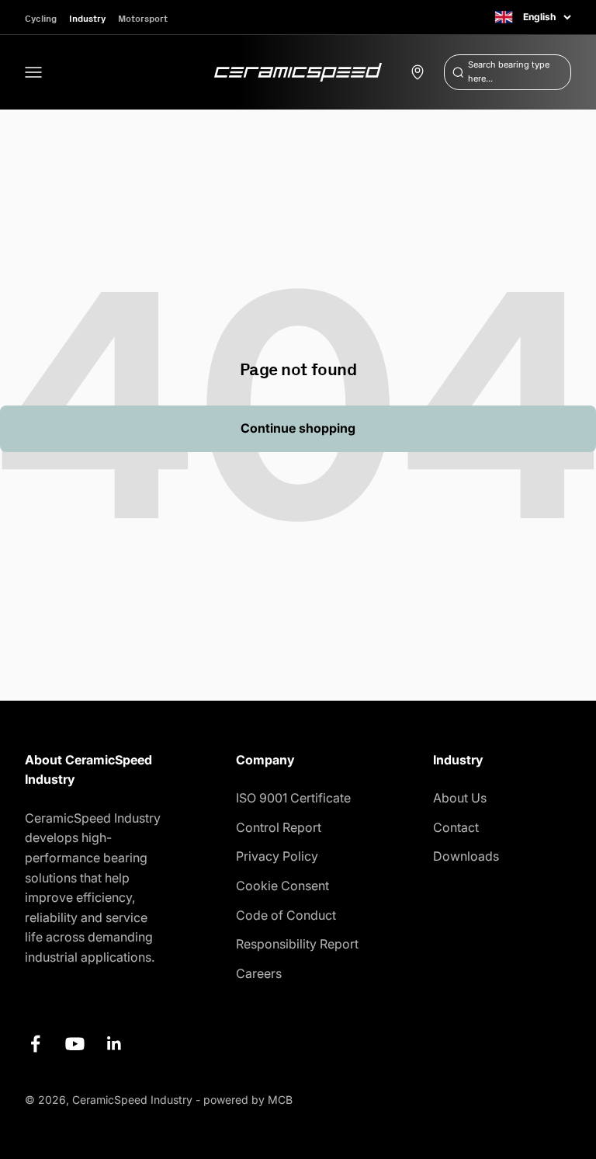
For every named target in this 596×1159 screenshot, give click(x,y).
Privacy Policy (277, 856)
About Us (460, 798)
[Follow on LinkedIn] (114, 1043)
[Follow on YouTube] (74, 1043)
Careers (259, 973)
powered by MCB (248, 1099)
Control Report (278, 827)
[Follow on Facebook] (35, 1043)
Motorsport (143, 18)
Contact (456, 827)
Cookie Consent (282, 885)
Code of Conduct (286, 915)
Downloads (466, 856)
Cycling (41, 18)
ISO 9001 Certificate (293, 798)
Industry (87, 18)
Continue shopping (298, 428)
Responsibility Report (297, 944)
